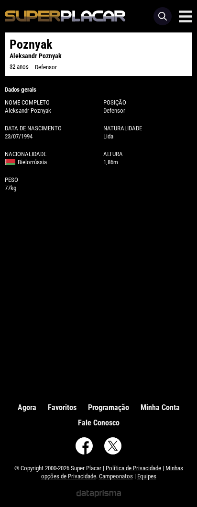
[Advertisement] (98, 295)
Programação (108, 407)
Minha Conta (160, 407)
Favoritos (62, 407)
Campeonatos (116, 476)
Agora (27, 407)
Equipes (146, 476)
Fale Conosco (99, 422)
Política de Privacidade (133, 468)
